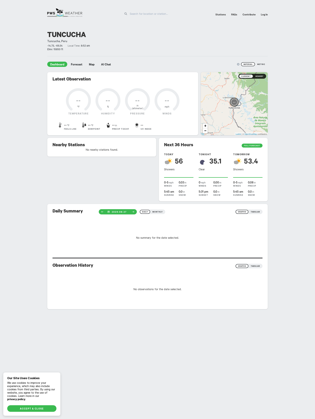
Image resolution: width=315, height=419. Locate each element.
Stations (220, 14)
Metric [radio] (261, 64)
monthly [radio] (157, 212)
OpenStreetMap (250, 134)
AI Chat (106, 65)
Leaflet (238, 134)
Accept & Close (32, 408)
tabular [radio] (255, 212)
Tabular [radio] (255, 266)
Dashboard (57, 65)
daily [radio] (145, 212)
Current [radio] (246, 76)
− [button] (205, 131)
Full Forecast (252, 146)
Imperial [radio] (248, 64)
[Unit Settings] (238, 64)
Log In (264, 14)
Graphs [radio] (242, 266)
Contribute (249, 14)
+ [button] (205, 126)
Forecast (76, 65)
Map (91, 65)
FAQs (234, 14)
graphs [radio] (242, 212)
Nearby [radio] (259, 76)
